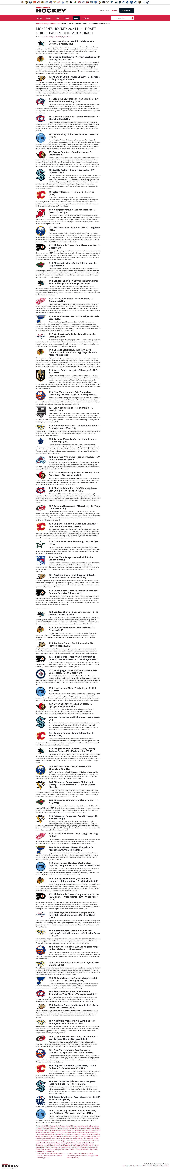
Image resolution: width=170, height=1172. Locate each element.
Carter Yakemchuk (78, 1132)
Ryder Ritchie (45, 1147)
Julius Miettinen (88, 1139)
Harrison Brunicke (57, 1137)
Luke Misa (39, 1143)
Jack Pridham (46, 1139)
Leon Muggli (61, 1141)
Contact (86, 18)
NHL (57, 18)
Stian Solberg (84, 1147)
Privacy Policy (157, 1166)
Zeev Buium (50, 1151)
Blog (76, 18)
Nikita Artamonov (76, 1145)
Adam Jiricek (86, 1128)
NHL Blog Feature (93, 1126)
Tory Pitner (65, 1149)
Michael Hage (53, 1145)
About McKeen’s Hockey (129, 1166)
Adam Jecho (78, 1128)
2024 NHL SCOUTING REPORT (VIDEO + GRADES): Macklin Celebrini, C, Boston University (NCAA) (50, 1156)
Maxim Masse (83, 1143)
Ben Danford (47, 1132)
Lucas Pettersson (93, 1141)
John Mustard (77, 1139)
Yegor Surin (93, 1149)
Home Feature (60, 1126)
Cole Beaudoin (49, 1134)
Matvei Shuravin (72, 1143)
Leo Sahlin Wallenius (49, 1141)
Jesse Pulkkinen (57, 1139)
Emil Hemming (45, 1137)
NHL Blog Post (41, 1128)
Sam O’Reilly (76, 1147)
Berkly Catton (56, 1132)
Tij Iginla (58, 1149)
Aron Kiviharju (76, 1130)
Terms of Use (165, 1166)
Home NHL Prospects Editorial (76, 1126)
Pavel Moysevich (88, 1145)
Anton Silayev (66, 1130)
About (48, 18)
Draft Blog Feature (54, 23)
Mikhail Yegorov (64, 1145)
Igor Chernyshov (90, 1137)
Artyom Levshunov (88, 1130)
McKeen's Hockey (51, 9)
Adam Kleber (95, 1128)
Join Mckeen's (126, 10)
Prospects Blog (51, 1128)
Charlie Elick (40, 1134)
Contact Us (149, 1166)
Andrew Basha (56, 1130)
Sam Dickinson (66, 1147)
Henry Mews (80, 1137)
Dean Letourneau (80, 1134)
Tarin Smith (94, 1147)
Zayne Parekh (40, 1151)
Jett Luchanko (67, 1139)
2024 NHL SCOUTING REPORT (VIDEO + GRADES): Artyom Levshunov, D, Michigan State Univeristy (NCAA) (82, 1156)
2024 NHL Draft (68, 1128)
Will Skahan (85, 1149)
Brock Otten (68, 37)
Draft (66, 18)
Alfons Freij (47, 1130)
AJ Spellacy (39, 1130)
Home (39, 18)
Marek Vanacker (61, 1143)
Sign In (114, 10)
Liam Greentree (71, 1141)
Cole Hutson (69, 1134)
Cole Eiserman (59, 1134)
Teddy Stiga (40, 1149)
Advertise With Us (141, 1166)
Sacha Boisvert (55, 1147)
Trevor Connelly (75, 1149)
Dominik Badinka (92, 1134)
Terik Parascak (49, 1149)
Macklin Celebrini (49, 1143)
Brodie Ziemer (67, 1132)
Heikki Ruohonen (69, 1137)
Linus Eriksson (82, 1141)
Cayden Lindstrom (91, 1132)
